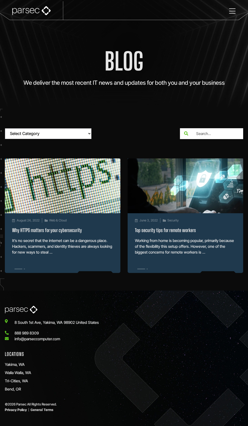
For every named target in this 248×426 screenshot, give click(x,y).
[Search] (186, 133)
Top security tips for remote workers (165, 230)
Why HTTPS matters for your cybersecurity (47, 230)
